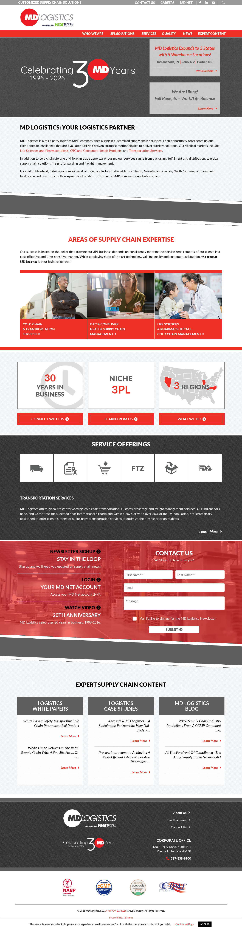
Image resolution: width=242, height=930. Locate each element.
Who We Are (92, 33)
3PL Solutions (122, 33)
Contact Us (179, 827)
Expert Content (212, 33)
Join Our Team (176, 820)
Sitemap (129, 917)
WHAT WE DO (189, 419)
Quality (169, 33)
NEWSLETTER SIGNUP (72, 551)
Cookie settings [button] (184, 924)
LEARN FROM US (119, 419)
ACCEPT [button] (204, 924)
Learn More (205, 108)
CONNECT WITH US (47, 419)
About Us (180, 812)
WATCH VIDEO (80, 607)
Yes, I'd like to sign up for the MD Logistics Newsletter (178, 618)
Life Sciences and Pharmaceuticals (44, 150)
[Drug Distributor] (69, 889)
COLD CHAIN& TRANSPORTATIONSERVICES (39, 329)
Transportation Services (145, 150)
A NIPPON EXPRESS (115, 910)
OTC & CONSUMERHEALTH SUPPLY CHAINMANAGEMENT (107, 329)
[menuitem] (93, 33)
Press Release (204, 70)
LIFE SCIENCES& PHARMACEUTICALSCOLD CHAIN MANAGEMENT (179, 329)
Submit (172, 629)
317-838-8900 (181, 858)
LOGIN (88, 579)
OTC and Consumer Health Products (96, 150)
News (187, 33)
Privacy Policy (116, 917)
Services (149, 33)
